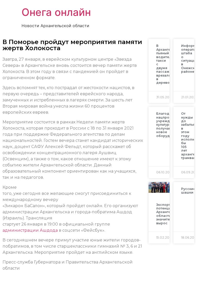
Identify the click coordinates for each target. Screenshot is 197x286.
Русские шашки (188, 190)
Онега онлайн (56, 12)
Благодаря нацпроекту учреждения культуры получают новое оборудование (169, 124)
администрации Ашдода (30, 230)
